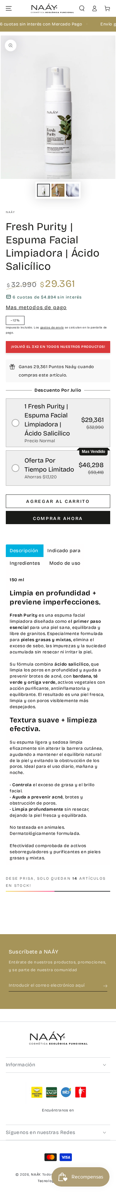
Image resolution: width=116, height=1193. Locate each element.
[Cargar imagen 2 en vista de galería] (58, 190)
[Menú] (8, 9)
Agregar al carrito (58, 501)
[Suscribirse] (105, 985)
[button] (81, 9)
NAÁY (10, 212)
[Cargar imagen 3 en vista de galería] (72, 190)
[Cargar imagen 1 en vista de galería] (43, 190)
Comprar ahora (58, 518)
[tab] (25, 550)
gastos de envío (52, 327)
